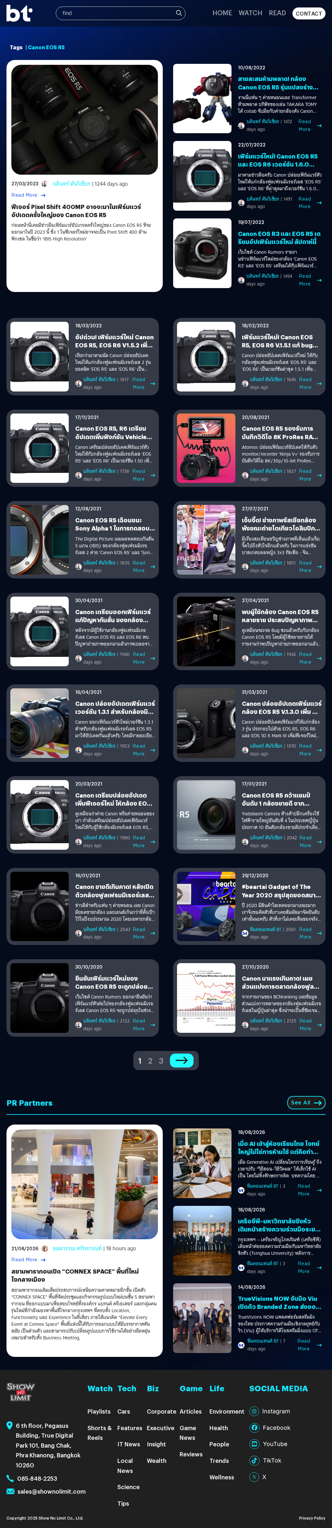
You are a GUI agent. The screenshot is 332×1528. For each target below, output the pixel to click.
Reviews (191, 1454)
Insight (156, 1444)
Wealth (156, 1460)
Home (222, 12)
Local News (125, 1465)
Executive (160, 1428)
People (219, 1444)
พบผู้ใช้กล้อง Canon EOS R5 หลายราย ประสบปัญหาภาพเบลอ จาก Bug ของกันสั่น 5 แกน (280, 624)
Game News (188, 1433)
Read (277, 12)
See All (301, 1103)
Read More (24, 195)
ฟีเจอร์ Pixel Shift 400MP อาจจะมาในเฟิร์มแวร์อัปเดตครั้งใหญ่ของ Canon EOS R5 (76, 211)
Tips (123, 1503)
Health (218, 1428)
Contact (309, 13)
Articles (191, 1411)
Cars (123, 1411)
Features (129, 1428)
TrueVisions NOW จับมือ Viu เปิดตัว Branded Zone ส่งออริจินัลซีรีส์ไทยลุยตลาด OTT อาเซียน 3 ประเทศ (278, 1310)
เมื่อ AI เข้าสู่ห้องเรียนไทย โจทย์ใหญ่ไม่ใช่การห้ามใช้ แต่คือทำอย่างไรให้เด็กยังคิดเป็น (278, 1151)
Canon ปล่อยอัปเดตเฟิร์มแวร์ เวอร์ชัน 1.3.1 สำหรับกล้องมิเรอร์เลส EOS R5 (115, 711)
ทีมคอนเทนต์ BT (265, 929)
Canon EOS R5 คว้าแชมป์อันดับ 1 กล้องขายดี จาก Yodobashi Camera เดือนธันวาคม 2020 (277, 807)
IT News (128, 1444)
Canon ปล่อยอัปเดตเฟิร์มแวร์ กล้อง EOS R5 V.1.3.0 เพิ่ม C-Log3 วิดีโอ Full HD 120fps (282, 711)
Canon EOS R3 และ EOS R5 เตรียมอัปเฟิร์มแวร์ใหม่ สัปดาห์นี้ (279, 237)
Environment (226, 1411)
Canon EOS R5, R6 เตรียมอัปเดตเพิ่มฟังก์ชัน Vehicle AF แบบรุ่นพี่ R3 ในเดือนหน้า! (112, 436)
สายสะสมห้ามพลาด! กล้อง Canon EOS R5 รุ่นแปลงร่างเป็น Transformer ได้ (275, 87)
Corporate (161, 1411)
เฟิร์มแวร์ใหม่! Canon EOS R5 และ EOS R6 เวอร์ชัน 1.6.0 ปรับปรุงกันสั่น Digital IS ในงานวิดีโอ (279, 168)
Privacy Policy (312, 1518)
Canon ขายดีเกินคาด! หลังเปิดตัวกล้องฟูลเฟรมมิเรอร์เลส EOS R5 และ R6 (114, 894)
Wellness (221, 1477)
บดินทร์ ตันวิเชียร (71, 184)
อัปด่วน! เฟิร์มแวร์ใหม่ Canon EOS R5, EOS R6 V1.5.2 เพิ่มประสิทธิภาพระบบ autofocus (114, 345)
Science (128, 1487)
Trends (219, 1460)
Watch (250, 12)
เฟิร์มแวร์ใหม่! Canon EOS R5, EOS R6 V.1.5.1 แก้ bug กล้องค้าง (277, 345)
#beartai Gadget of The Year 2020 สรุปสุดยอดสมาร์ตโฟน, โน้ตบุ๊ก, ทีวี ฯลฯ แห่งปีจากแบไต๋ (280, 898)
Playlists (99, 1411)
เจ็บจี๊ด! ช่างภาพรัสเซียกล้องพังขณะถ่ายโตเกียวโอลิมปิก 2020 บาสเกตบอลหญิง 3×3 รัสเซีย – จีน (280, 532)
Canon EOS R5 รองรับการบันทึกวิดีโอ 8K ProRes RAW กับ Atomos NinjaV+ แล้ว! (280, 436)
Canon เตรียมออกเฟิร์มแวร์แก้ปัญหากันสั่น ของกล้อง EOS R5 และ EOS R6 (113, 620)
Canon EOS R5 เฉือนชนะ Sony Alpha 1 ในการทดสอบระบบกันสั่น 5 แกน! (112, 528)
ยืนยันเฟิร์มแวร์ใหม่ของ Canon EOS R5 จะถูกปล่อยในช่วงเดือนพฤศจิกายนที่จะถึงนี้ (114, 986)
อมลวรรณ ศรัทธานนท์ (77, 1248)
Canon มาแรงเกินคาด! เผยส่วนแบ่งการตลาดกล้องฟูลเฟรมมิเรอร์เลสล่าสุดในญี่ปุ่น (279, 986)
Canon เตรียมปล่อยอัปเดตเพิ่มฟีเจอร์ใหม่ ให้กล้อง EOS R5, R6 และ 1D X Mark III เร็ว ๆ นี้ (114, 807)
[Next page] (182, 1060)
